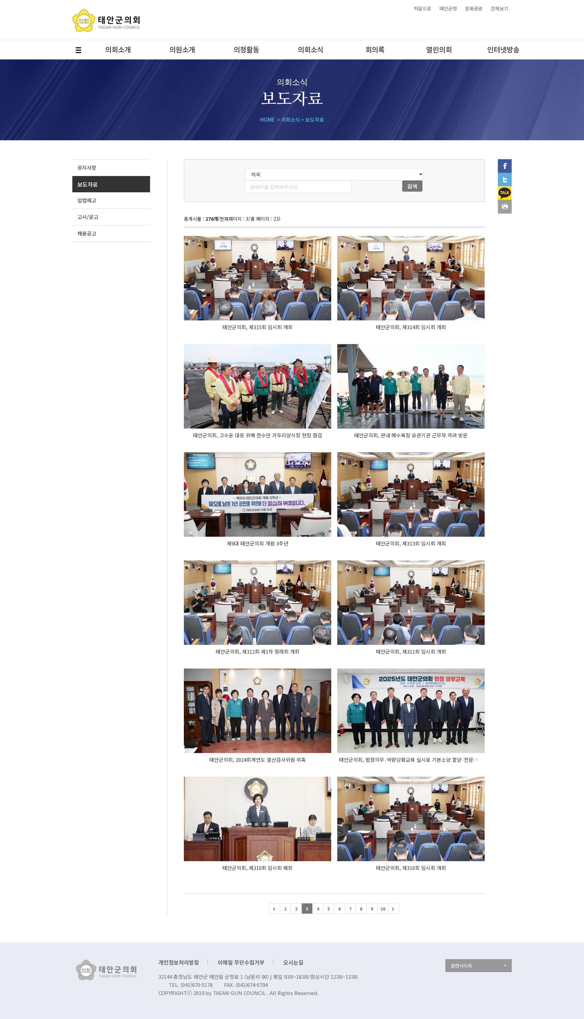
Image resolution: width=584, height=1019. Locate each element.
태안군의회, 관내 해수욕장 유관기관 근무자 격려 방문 (411, 435)
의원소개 (182, 49)
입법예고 (86, 200)
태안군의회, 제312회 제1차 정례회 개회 (257, 651)
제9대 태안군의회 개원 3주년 (257, 543)
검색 (412, 186)
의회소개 (118, 49)
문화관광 (474, 8)
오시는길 (293, 962)
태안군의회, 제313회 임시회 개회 (411, 543)
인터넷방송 (503, 49)
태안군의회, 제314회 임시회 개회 (411, 327)
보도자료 (87, 184)
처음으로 (422, 8)
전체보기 (499, 8)
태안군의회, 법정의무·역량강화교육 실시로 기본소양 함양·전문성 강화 (414, 759)
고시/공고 (87, 216)
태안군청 (448, 8)
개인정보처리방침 (179, 962)
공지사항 (86, 167)
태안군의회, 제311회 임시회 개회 (411, 651)
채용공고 (86, 233)
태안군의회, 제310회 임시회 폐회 (257, 867)
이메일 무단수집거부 (241, 962)
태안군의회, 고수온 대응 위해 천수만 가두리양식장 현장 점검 (257, 435)
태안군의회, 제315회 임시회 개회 (257, 327)
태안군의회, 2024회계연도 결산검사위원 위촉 (257, 759)
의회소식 (310, 49)
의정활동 (246, 49)
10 (383, 909)
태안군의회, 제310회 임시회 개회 (411, 867)
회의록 (375, 49)
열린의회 (439, 49)
